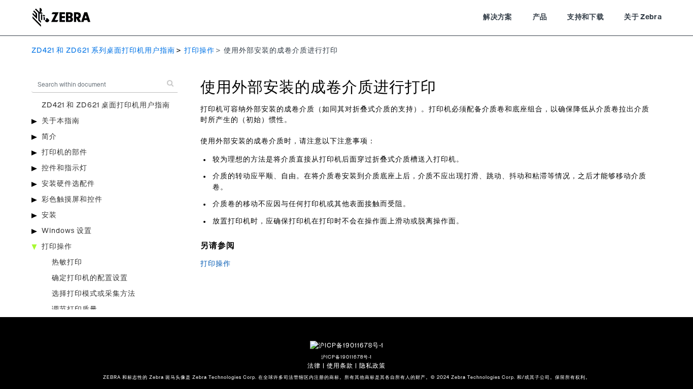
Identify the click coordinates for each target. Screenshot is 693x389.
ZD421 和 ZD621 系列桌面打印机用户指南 (103, 50)
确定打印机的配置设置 (90, 278)
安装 (49, 215)
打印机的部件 (64, 152)
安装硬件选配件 (68, 183)
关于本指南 (61, 121)
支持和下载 (585, 17)
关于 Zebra (643, 17)
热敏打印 (67, 262)
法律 (314, 366)
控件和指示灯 (64, 168)
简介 (49, 136)
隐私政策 (372, 366)
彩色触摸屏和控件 (72, 199)
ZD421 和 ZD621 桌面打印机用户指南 (106, 105)
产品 (540, 17)
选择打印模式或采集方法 (93, 293)
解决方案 (497, 17)
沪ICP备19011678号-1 (346, 357)
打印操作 (199, 50)
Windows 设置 (67, 231)
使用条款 (340, 366)
